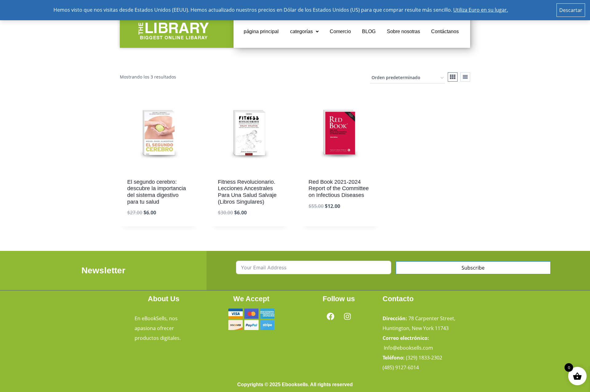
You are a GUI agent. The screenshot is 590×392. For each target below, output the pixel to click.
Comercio (340, 31)
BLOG (369, 31)
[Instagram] (347, 316)
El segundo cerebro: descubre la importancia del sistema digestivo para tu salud (156, 192)
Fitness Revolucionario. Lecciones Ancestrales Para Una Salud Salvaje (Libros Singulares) (247, 192)
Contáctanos (445, 31)
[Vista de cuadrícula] (453, 77)
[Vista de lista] (465, 77)
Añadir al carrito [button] (330, 225)
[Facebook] (330, 316)
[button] (304, 31)
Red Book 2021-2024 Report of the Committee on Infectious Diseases (339, 188)
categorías (301, 31)
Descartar (570, 10)
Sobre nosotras (403, 31)
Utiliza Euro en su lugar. (480, 9)
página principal (261, 31)
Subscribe (473, 267)
